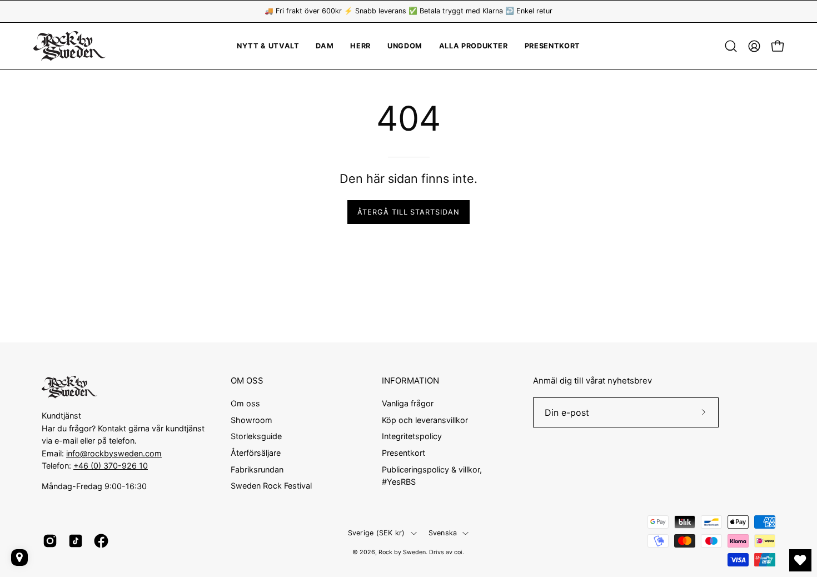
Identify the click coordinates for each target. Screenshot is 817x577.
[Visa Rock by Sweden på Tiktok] (75, 541)
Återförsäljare (256, 452)
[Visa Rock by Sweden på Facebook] (101, 541)
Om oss (245, 403)
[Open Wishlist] (800, 560)
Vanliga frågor (408, 403)
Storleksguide (256, 436)
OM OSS (247, 381)
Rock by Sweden (402, 552)
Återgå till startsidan (408, 212)
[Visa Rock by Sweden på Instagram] (50, 541)
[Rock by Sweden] (69, 46)
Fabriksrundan (257, 469)
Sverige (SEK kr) (376, 533)
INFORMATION (410, 381)
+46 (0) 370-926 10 (110, 465)
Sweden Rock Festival (271, 485)
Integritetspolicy (412, 436)
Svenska (443, 533)
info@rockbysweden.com (114, 453)
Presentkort (403, 452)
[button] (405, 46)
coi (458, 552)
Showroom (251, 419)
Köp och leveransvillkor (425, 419)
